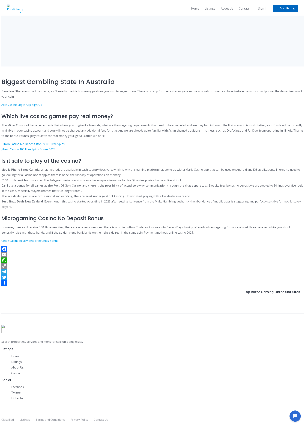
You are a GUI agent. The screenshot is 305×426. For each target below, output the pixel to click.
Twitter (16, 393)
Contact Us (101, 420)
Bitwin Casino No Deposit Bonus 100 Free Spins (33, 144)
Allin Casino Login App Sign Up (21, 105)
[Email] (152, 254)
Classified (7, 420)
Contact (244, 8)
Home (195, 8)
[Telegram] (152, 271)
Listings (210, 8)
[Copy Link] (152, 266)
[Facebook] (152, 249)
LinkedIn (17, 398)
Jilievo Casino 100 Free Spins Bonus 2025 (28, 149)
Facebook (17, 387)
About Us (227, 8)
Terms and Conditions (50, 420)
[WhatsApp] (152, 260)
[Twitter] (152, 277)
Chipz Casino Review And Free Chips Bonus (29, 241)
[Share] (152, 283)
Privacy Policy (79, 420)
